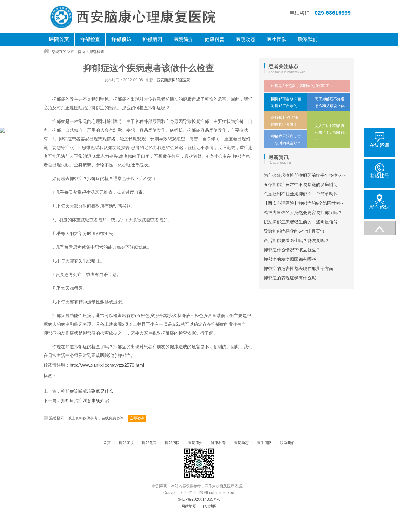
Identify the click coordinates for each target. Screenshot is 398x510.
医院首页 (59, 39)
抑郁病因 (152, 39)
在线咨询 (379, 145)
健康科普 (214, 39)
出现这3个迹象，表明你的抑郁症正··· (302, 86)
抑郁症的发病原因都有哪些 (290, 259)
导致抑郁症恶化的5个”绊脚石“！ (295, 231)
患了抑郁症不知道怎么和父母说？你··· (330, 106)
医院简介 (183, 39)
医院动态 (246, 39)
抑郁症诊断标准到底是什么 (87, 391)
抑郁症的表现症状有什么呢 (290, 277)
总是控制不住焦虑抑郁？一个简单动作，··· (305, 193)
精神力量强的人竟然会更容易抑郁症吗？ (303, 212)
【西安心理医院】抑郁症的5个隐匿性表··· (304, 203)
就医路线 (379, 207)
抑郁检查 (90, 39)
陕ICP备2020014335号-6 (199, 499)
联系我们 (308, 39)
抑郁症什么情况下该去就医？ (292, 249)
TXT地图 (209, 506)
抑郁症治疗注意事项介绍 (85, 400)
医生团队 (277, 39)
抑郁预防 (121, 39)
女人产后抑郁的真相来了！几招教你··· (330, 132)
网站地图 (188, 506)
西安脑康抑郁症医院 (173, 80)
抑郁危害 (149, 443)
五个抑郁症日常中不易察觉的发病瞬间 (301, 184)
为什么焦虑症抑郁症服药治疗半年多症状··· (305, 175)
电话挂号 (379, 175)
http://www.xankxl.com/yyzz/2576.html (107, 365)
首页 (81, 51)
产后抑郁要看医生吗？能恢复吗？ (296, 240)
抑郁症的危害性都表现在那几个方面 (298, 268)
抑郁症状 (126, 443)
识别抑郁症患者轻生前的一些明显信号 (301, 221)
